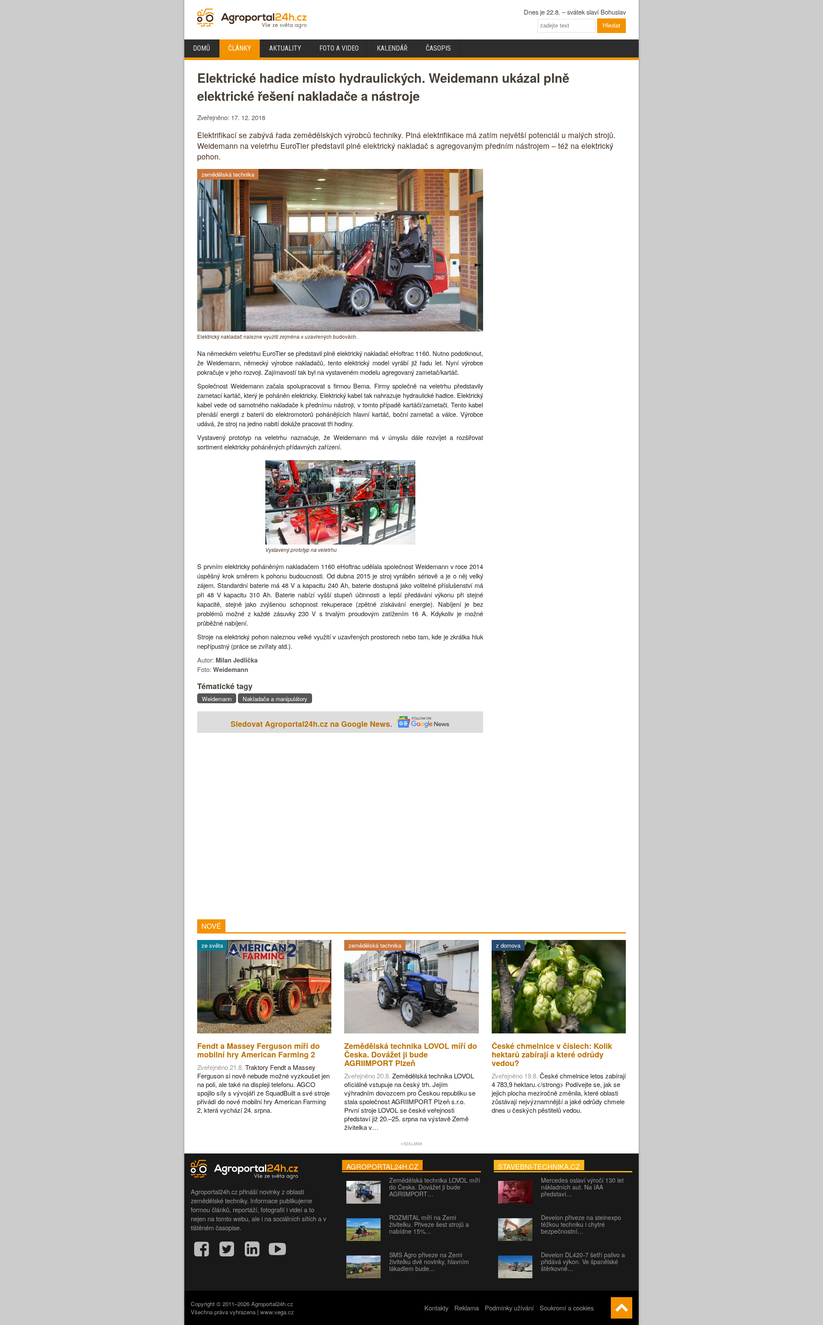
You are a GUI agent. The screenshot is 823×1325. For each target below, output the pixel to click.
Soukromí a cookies (567, 1307)
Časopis (438, 48)
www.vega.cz (277, 1312)
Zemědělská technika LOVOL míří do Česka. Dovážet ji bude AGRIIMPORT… (434, 1187)
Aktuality (285, 48)
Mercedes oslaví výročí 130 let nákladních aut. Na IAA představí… (582, 1187)
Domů (201, 48)
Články (239, 48)
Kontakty (436, 1307)
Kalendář (392, 48)
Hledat (611, 25)
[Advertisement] (340, 827)
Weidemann (216, 699)
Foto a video (339, 48)
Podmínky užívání (509, 1307)
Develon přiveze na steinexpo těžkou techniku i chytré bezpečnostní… (581, 1224)
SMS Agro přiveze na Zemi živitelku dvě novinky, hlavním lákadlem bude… (429, 1261)
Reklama (466, 1307)
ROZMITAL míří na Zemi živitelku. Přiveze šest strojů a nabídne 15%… (429, 1224)
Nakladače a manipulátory (275, 699)
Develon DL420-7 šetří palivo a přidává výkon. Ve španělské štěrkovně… (583, 1261)
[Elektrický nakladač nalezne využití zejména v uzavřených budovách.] (340, 328)
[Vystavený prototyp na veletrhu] (340, 541)
